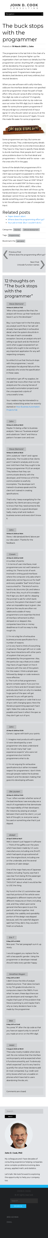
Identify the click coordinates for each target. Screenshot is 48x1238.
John (31, 46)
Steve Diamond (16, 304)
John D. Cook (24, 1191)
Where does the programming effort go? (26, 219)
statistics (32, 1168)
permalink (20, 241)
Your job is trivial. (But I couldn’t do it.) (24, 223)
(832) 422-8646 (12, 1217)
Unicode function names (28, 265)
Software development (31, 230)
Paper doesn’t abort (17, 216)
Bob (11, 1021)
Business (17, 230)
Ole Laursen (14, 792)
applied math (18, 1168)
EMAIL (9, 1222)
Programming (14, 235)
